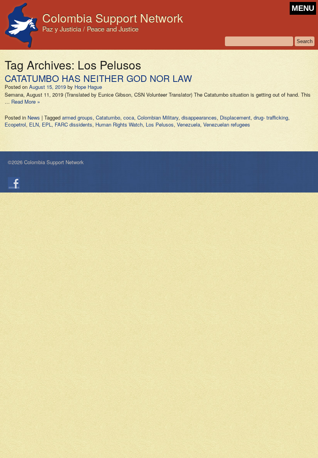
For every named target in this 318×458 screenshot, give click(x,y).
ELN (34, 124)
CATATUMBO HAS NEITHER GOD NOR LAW (98, 78)
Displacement (235, 117)
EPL (47, 124)
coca (128, 117)
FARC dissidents (73, 124)
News (34, 117)
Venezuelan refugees (226, 124)
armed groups (77, 117)
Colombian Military (157, 117)
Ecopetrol (15, 124)
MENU (303, 8)
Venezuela (188, 124)
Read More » (25, 101)
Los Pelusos (160, 124)
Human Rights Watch (119, 124)
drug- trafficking (271, 117)
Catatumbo (108, 117)
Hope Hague (88, 86)
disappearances (199, 117)
